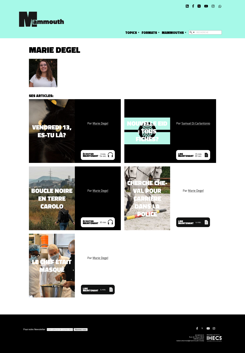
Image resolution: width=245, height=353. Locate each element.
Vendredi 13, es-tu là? (51, 131)
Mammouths (173, 32)
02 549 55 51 (199, 335)
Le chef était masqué (52, 265)
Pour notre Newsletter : (35, 329)
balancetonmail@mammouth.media (190, 341)
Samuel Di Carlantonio (195, 123)
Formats (149, 32)
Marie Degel (100, 123)
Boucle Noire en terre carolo (51, 198)
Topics (131, 32)
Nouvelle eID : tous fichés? (147, 131)
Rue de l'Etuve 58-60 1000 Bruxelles (196, 338)
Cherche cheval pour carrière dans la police (147, 198)
